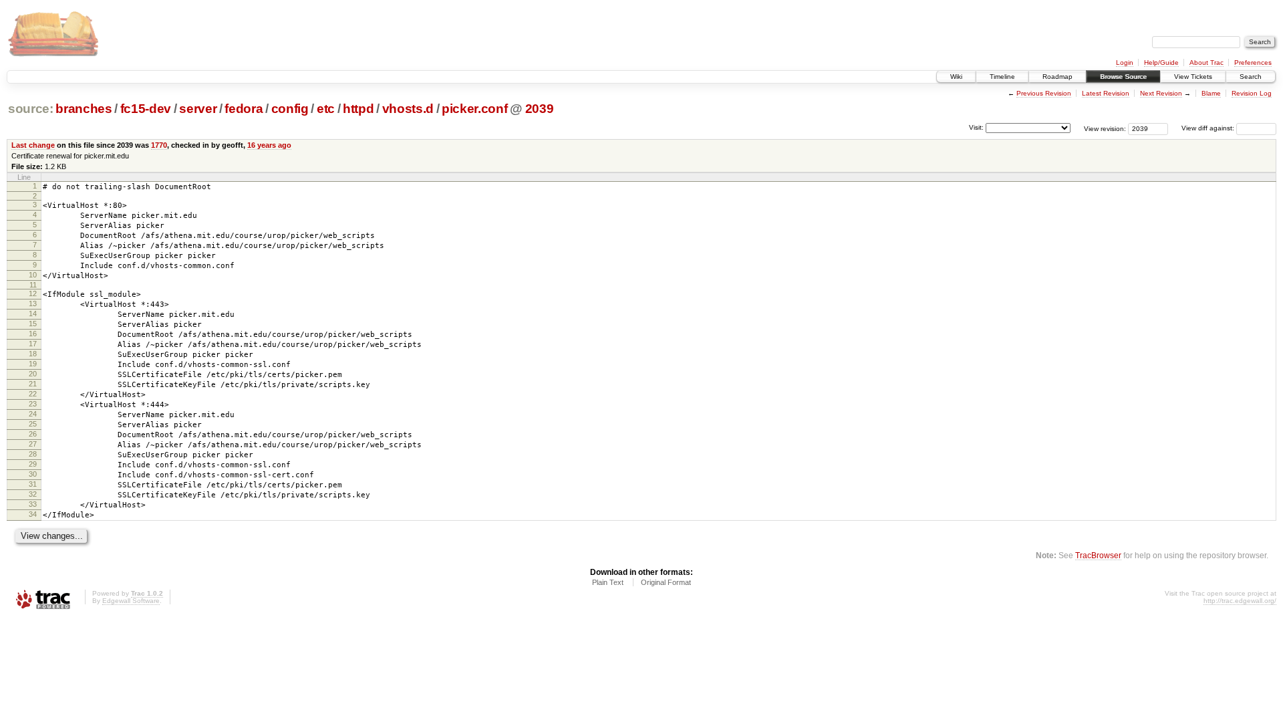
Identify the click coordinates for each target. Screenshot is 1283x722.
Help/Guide (1161, 62)
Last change (33, 145)
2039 (539, 109)
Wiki (956, 76)
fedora (244, 109)
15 (33, 324)
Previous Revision (1043, 93)
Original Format (666, 582)
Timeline (1002, 76)
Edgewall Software (131, 600)
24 (33, 414)
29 (33, 464)
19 (33, 364)
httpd (358, 109)
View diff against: (1208, 128)
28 (33, 454)
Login (1124, 62)
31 (33, 484)
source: (30, 109)
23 (33, 404)
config (290, 109)
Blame (1211, 93)
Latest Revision (1105, 93)
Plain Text (607, 582)
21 (33, 384)
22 (33, 394)
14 (33, 314)
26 (33, 434)
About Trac (1206, 62)
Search (1251, 76)
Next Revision (1161, 93)
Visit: (976, 127)
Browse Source (1123, 76)
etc (326, 109)
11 (33, 285)
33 (33, 504)
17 (33, 344)
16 (33, 334)
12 (33, 293)
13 (33, 303)
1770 (159, 145)
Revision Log (1252, 93)
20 (33, 374)
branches (83, 109)
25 (33, 424)
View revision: (1105, 128)
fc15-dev (145, 109)
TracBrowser (1098, 555)
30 (33, 474)
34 (33, 514)
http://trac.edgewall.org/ (1239, 600)
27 (33, 444)
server (198, 109)
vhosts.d (408, 109)
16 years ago (269, 145)
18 (33, 354)
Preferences (1253, 62)
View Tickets (1193, 76)
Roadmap (1057, 76)
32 (33, 494)
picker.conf (474, 109)
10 (33, 275)
